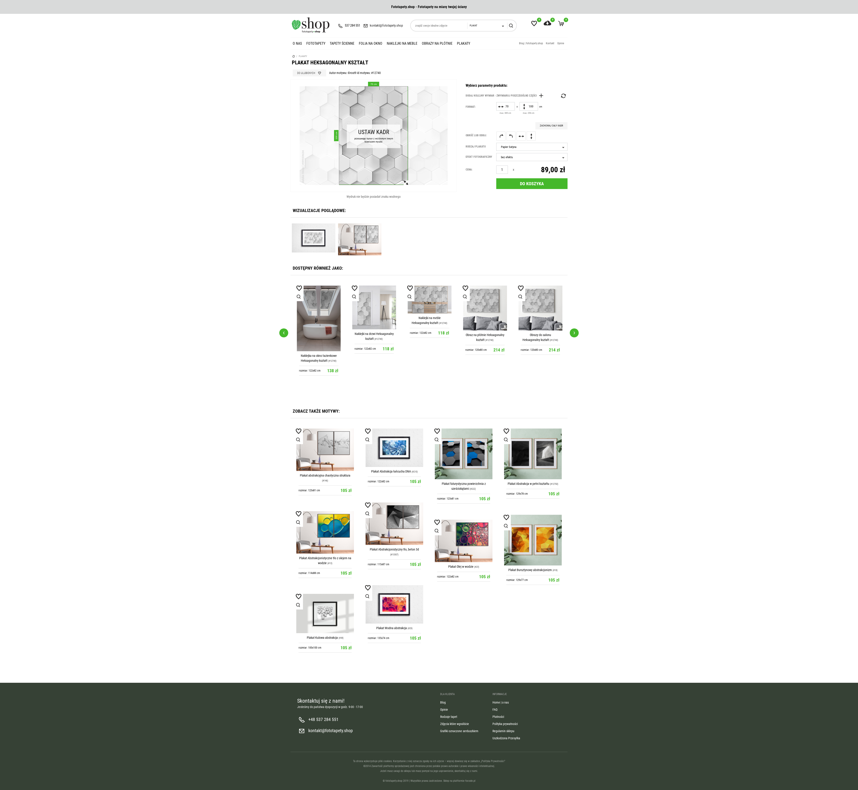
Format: (471, 106)
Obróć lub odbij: (476, 135)
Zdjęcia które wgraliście (454, 724)
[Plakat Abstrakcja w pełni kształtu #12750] (533, 454)
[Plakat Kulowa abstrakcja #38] (325, 613)
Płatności (498, 717)
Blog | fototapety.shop (531, 43)
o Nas (297, 43)
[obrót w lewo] (511, 136)
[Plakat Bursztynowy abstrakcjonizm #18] (533, 540)
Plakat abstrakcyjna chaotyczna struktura (325, 475)
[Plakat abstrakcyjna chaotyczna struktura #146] (325, 450)
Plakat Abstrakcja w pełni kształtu (528, 483)
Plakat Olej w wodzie (460, 566)
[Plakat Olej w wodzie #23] (463, 541)
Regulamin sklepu (503, 731)
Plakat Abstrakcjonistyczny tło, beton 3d (394, 549)
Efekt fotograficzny (479, 156)
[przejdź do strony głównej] (310, 25)
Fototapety (315, 43)
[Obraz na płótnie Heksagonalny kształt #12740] (484, 308)
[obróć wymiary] (563, 95)
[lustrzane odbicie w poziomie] (521, 136)
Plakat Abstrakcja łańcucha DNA (391, 471)
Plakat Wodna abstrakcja (391, 628)
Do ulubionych (306, 73)
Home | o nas (500, 702)
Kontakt (550, 43)
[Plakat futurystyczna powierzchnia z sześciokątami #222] (463, 454)
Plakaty (463, 43)
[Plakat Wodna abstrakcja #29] (394, 604)
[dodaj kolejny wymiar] (506, 95)
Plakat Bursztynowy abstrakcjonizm (530, 570)
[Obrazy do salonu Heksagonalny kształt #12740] (540, 308)
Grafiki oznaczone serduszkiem (459, 731)
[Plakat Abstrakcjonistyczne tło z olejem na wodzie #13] (325, 532)
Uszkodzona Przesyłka (506, 738)
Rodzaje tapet (448, 717)
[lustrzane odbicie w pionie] (531, 136)
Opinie (560, 43)
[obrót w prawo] (500, 136)
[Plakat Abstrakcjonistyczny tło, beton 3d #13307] (394, 523)
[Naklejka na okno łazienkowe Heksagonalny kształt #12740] (318, 318)
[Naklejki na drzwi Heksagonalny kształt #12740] (373, 307)
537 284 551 (352, 25)
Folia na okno (370, 43)
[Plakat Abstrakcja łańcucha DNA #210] (394, 448)
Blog (443, 702)
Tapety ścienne (342, 43)
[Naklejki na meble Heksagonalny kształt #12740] (429, 299)
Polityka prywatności (505, 724)
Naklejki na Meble (402, 43)
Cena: (469, 169)
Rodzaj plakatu (476, 146)
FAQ (494, 709)
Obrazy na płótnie (437, 43)
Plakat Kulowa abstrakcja (322, 637)
